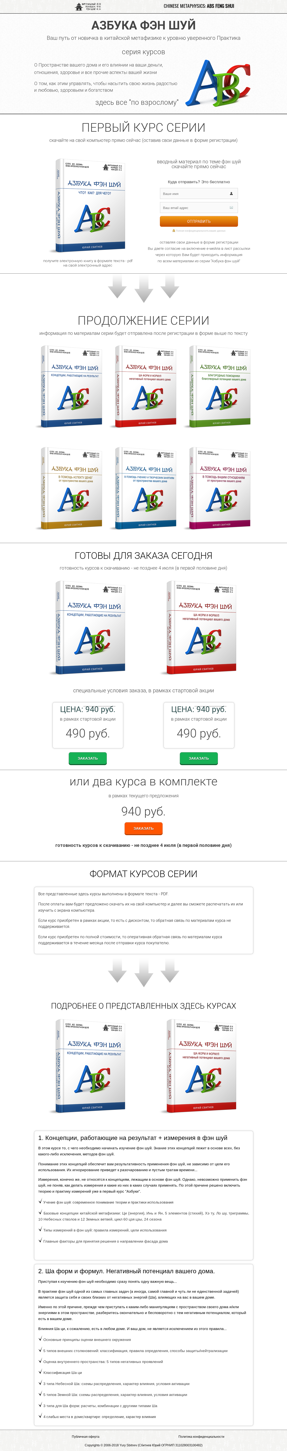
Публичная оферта (85, 1436)
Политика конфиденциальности (201, 1436)
